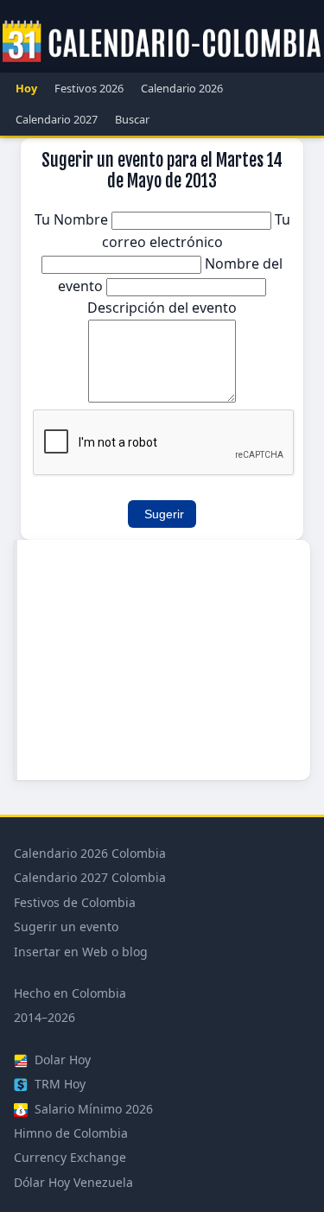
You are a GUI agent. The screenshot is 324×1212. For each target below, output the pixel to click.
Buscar (132, 119)
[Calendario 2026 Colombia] (162, 42)
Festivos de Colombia (75, 902)
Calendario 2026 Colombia (90, 853)
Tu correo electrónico (196, 230)
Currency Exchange (70, 1157)
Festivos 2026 (89, 88)
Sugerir (164, 514)
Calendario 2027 (57, 119)
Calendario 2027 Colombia (90, 877)
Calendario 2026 (182, 88)
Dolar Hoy (61, 1059)
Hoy (26, 88)
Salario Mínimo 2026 (92, 1109)
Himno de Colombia (71, 1133)
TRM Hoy (58, 1084)
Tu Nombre (73, 219)
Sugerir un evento (66, 926)
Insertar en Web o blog (81, 951)
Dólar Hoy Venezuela (73, 1182)
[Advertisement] (163, 660)
